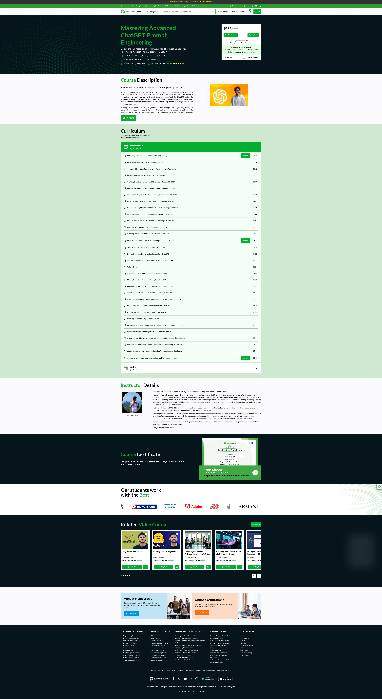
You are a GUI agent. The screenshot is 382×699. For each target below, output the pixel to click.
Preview (245, 156)
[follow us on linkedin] (191, 678)
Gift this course (252, 57)
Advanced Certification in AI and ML (186, 652)
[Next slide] (259, 576)
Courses (234, 12)
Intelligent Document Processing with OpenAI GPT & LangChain (259, 554)
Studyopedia (128, 557)
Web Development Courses (131, 653)
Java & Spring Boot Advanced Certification (188, 636)
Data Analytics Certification (183, 660)
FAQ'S (229, 671)
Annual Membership (246, 645)
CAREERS (168, 671)
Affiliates (243, 648)
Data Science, (138, 60)
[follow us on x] (179, 678)
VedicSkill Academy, (252, 557)
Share (229, 57)
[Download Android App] (208, 679)
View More (256, 524)
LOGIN (257, 12)
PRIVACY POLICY (200, 671)
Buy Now (254, 35)
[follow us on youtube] (185, 678)
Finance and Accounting (131, 638)
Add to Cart (232, 35)
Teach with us (236, 6)
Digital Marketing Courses (131, 657)
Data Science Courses (158, 650)
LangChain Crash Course (132, 551)
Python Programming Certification (220, 648)
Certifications (223, 12)
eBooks (242, 12)
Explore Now (203, 612)
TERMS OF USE (190, 671)
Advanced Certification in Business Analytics (188, 645)
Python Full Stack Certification (184, 657)
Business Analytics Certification (220, 636)
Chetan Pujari (163, 56)
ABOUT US (153, 671)
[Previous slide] (254, 576)
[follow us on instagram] (196, 678)
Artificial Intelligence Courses (160, 643)
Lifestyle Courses (128, 650)
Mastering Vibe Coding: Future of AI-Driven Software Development (228, 554)
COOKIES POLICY (222, 671)
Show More (128, 117)
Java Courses (155, 638)
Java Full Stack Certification (183, 655)
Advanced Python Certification (184, 648)
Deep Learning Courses (158, 645)
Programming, (128, 60)
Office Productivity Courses (131, 655)
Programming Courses (130, 636)
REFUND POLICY (211, 671)
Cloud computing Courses (159, 653)
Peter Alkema (191, 557)
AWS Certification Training (218, 645)
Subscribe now (132, 614)
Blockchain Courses (157, 660)
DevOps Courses (156, 641)
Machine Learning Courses (159, 648)
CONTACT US (181, 671)
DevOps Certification (216, 638)
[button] (121, 575)
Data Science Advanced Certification (186, 638)
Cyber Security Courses (130, 641)
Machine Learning (150, 60)
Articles (179, 6)
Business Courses (128, 645)
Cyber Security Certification (218, 653)
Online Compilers (137, 6)
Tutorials (243, 643)
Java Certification (215, 650)
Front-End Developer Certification (220, 643)
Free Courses (244, 650)
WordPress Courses (129, 660)
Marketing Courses (129, 643)
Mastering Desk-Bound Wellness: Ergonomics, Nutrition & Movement (197, 554)
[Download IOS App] (225, 679)
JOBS (173, 671)
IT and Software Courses (130, 648)
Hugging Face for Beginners (164, 551)
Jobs (149, 6)
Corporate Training (193, 6)
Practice (169, 6)
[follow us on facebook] (173, 678)
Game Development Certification (220, 641)
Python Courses (155, 636)
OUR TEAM (161, 671)
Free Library (159, 6)
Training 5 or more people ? (241, 47)
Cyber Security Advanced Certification (186, 650)
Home (125, 6)
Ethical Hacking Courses (158, 655)
